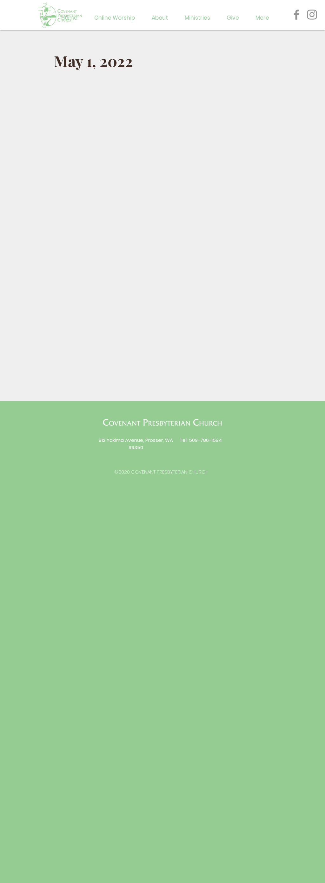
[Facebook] (296, 14)
